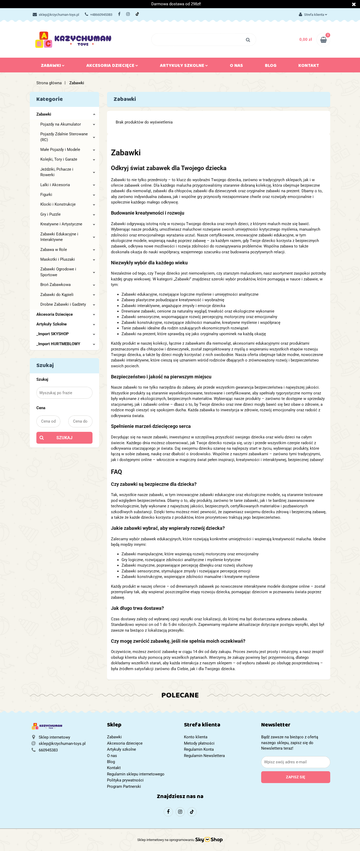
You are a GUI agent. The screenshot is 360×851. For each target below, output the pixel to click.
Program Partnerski (124, 786)
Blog (270, 66)
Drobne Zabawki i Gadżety (63, 304)
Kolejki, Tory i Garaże (58, 159)
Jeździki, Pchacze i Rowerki (56, 172)
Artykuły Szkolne (51, 324)
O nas (236, 66)
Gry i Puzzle (50, 214)
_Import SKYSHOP (52, 334)
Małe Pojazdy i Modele (60, 149)
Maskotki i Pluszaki (57, 259)
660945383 (48, 750)
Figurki (46, 194)
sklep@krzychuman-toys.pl (59, 15)
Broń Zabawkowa (55, 284)
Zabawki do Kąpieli (57, 294)
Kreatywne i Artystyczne (61, 224)
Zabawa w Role (53, 249)
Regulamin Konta (199, 749)
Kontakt (308, 66)
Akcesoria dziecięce (110, 66)
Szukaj (64, 437)
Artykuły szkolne (182, 66)
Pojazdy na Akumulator (60, 124)
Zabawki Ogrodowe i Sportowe (58, 272)
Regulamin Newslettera (204, 755)
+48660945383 (101, 15)
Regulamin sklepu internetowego (135, 774)
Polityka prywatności (125, 780)
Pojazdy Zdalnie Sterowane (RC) (64, 137)
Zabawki (51, 66)
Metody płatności (199, 743)
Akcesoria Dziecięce (54, 314)
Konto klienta (195, 737)
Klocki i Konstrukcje (58, 204)
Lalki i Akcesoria (55, 184)
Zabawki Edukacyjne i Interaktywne (59, 237)
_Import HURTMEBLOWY (58, 344)
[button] (141, 726)
